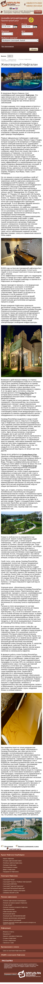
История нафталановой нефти (12, 861)
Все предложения (8, 46)
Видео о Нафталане (9, 869)
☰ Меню (37, 12)
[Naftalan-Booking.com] (10, 6)
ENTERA (30, 669)
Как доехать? (7, 934)
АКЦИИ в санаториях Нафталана (13, 955)
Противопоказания (9, 909)
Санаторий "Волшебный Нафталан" (14, 888)
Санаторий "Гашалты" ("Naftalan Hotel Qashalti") (17, 882)
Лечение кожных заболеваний (12, 920)
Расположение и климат (10, 867)
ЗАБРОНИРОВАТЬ (15, 849)
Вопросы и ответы (8, 932)
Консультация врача (9, 914)
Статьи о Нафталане (9, 940)
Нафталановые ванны (9, 911)
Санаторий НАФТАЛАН (10, 884)
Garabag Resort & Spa (26, 393)
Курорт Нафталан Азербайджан (12, 855)
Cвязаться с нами (8, 942)
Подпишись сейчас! (10, 974)
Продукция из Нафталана (11, 871)
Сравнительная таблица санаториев (14, 890)
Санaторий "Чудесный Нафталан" (13, 886)
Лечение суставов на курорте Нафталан (15, 903)
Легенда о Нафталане (9, 865)
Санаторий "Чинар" (9, 879)
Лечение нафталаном (9, 897)
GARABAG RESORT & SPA (11, 892)
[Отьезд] (35, 27)
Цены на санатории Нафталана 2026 (14, 950)
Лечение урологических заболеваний (14, 918)
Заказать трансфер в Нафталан (12, 936)
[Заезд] (15, 27)
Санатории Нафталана (9, 876)
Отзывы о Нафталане (9, 938)
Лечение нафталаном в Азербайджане (14, 900)
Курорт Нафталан (8, 858)
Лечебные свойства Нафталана (12, 863)
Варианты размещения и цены (28, 846)
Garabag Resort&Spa (27, 813)
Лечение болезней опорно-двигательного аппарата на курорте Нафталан (19, 923)
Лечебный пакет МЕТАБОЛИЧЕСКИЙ (14, 916)
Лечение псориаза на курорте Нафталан (15, 907)
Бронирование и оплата (10, 947)
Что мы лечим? (7, 905)
